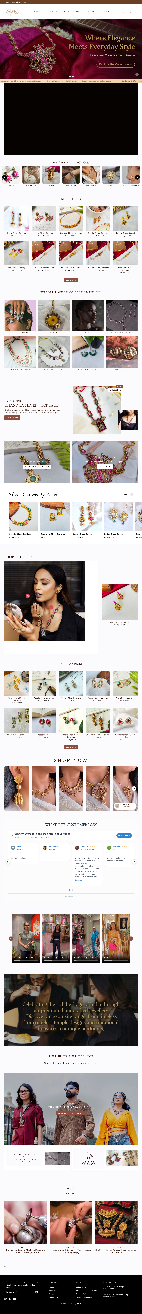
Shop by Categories (71, 12)
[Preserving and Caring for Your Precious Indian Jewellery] (71, 1222)
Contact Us (53, 1297)
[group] (23, 521)
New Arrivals (53, 12)
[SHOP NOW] (105, 462)
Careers (52, 1294)
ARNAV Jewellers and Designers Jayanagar (42, 833)
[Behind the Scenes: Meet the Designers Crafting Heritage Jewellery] (25, 1222)
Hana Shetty (20, 848)
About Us (52, 1290)
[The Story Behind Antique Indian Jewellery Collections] (116, 1222)
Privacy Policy (82, 1294)
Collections (37, 12)
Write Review (124, 835)
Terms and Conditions (85, 1297)
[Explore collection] (37, 462)
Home (51, 1287)
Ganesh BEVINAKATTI (84, 848)
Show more (79, 880)
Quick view (17, 228)
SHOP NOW (12, 417)
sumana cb (116, 848)
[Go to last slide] (8, 861)
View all (71, 280)
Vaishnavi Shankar (52, 848)
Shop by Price (91, 12)
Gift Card (106, 12)
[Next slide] (134, 861)
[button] (134, 788)
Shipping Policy (82, 1287)
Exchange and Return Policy (87, 1290)
